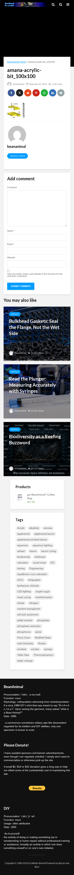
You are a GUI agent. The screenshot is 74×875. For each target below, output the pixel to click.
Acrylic (21, 528)
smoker (35, 649)
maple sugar (43, 591)
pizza (38, 631)
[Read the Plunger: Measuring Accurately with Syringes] (37, 391)
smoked (21, 649)
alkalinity (34, 528)
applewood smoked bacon (32, 539)
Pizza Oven (23, 637)
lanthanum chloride (28, 585)
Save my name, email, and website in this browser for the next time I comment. (35, 275)
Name (11, 231)
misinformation (43, 597)
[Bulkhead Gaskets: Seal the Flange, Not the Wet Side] (37, 333)
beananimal (18, 84)
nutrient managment (28, 608)
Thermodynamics (43, 654)
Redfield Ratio (43, 637)
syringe (48, 649)
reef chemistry (25, 643)
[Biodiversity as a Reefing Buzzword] (37, 448)
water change (25, 660)
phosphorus (24, 631)
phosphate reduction (29, 626)
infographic (34, 579)
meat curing (24, 597)
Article (15, 314)
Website (11, 258)
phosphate (43, 620)
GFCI (20, 579)
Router (42, 643)
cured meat (39, 562)
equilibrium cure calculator (32, 574)
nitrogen (33, 603)
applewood (23, 533)
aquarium (22, 545)
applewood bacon (44, 533)
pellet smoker (25, 620)
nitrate (20, 603)
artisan (21, 551)
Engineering (36, 568)
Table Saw (23, 654)
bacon (33, 551)
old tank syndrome (27, 614)
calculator (22, 562)
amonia (48, 528)
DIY (52, 562)
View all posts (17, 156)
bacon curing (48, 551)
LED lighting (24, 591)
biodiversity (23, 556)
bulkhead (40, 556)
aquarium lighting (42, 545)
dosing (21, 568)
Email (10, 244)
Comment (12, 187)
